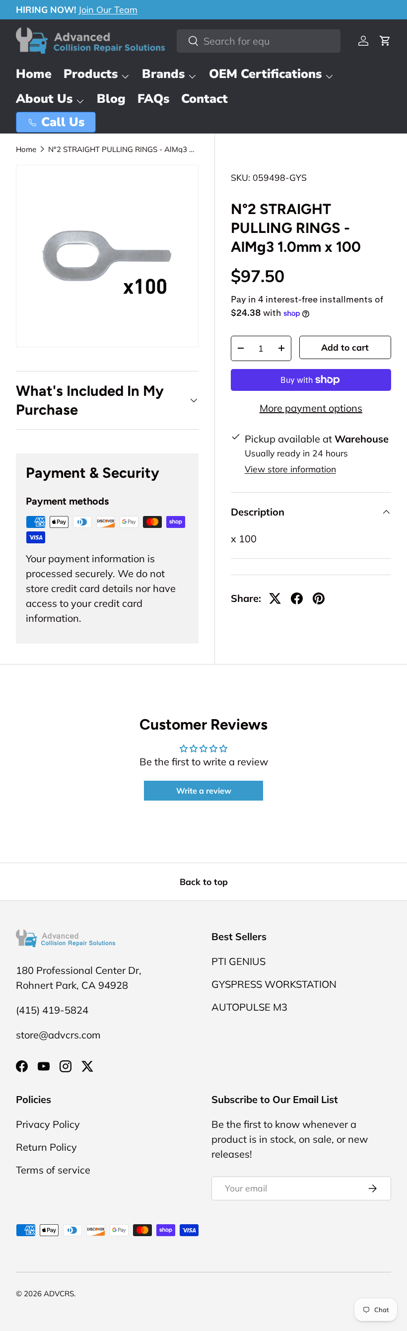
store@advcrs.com (58, 1035)
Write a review (203, 791)
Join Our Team (107, 9)
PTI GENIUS (238, 961)
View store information (290, 468)
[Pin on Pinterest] (319, 598)
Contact (204, 98)
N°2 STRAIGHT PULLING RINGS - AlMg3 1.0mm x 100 (122, 149)
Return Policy (46, 1147)
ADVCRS (59, 1293)
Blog (111, 98)
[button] (385, 41)
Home (34, 74)
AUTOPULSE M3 (249, 1007)
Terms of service (53, 1170)
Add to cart (345, 347)
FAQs (153, 98)
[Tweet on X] (275, 598)
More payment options (311, 408)
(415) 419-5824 (52, 1010)
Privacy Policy (48, 1124)
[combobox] (258, 41)
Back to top (204, 881)
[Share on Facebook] (297, 598)
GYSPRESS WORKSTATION (274, 984)
